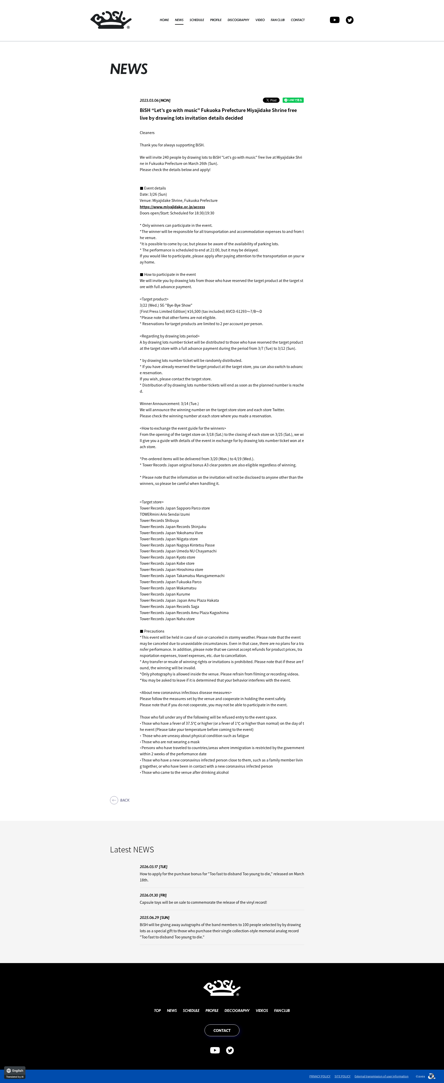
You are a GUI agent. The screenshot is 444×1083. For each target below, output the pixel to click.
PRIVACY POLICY (319, 1076)
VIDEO (260, 20)
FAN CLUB (278, 20)
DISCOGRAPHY (238, 20)
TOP (157, 1010)
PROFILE (215, 20)
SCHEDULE (197, 20)
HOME (164, 20)
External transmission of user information (382, 1076)
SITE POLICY (342, 1076)
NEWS (179, 20)
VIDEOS (262, 1010)
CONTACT (297, 20)
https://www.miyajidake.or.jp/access (172, 206)
